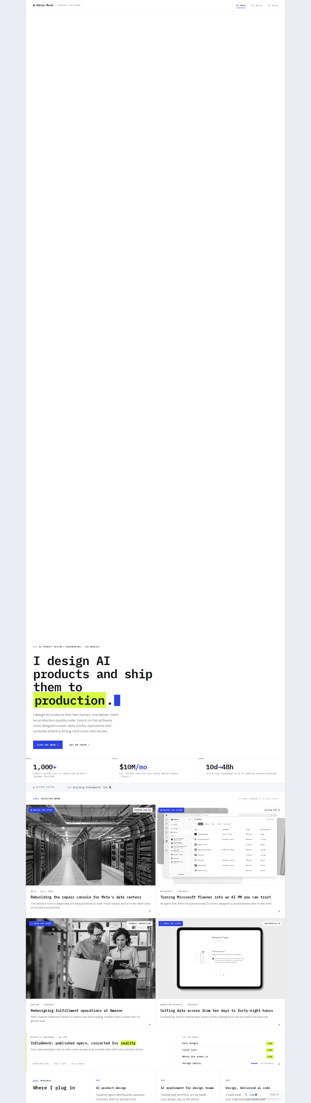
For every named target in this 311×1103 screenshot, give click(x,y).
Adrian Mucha (58, 5)
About (256, 5)
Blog (273, 5)
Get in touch (79, 744)
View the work (48, 744)
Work (241, 5)
